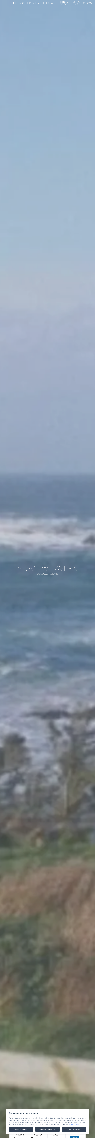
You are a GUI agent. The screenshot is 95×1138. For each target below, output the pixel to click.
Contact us (77, 3)
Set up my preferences (47, 1129)
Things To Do (64, 3)
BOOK (89, 3)
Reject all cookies (21, 1129)
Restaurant (49, 3)
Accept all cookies (73, 1129)
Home (13, 3)
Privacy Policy (74, 1124)
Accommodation (29, 3)
